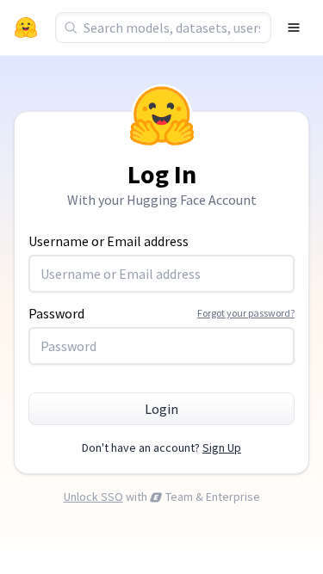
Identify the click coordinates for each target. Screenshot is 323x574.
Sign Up (221, 447)
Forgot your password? (246, 312)
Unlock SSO (93, 496)
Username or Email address (108, 241)
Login (161, 408)
